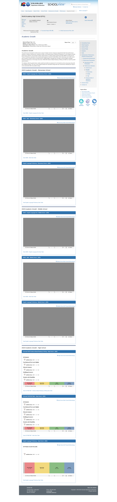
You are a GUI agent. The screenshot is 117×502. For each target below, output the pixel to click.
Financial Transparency (86, 97)
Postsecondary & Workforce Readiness (90, 79)
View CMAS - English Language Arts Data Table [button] (33, 113)
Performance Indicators (89, 65)
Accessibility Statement (51, 492)
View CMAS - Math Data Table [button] (29, 157)
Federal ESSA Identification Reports (88, 92)
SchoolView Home (86, 43)
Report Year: (67, 42)
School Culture (85, 82)
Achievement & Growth (53, 11)
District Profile (36, 11)
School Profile (44, 11)
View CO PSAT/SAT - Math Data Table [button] (31, 435)
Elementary (89, 72)
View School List (69, 23)
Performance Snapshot (86, 94)
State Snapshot (28, 11)
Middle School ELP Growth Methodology (66, 306)
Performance (62, 11)
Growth (87, 70)
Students (84, 51)
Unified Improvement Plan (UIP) (67, 30)
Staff (83, 53)
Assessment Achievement (89, 58)
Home (22, 11)
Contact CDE (49, 491)
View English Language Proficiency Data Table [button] (33, 202)
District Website (88, 20)
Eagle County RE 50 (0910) (72, 21)
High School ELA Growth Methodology (66, 355)
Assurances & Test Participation (88, 63)
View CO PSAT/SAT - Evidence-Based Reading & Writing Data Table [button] (37, 390)
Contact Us (85, 7)
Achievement (89, 67)
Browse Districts (77, 7)
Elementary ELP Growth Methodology (66, 167)
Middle (88, 73)
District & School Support (86, 95)
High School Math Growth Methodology (66, 400)
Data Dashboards (85, 91)
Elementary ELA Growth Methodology (66, 78)
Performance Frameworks (89, 60)
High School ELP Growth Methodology (66, 445)
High (88, 76)
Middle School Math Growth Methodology (66, 261)
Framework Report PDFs (46, 30)
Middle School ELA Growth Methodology (66, 216)
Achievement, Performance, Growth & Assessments (88, 55)
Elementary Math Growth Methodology (66, 122)
